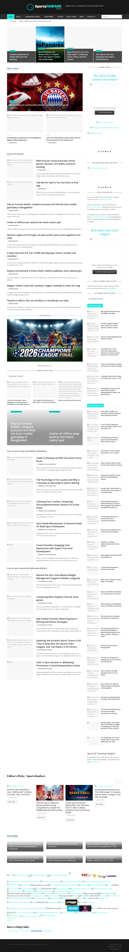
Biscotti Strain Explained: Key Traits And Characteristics (111, 531)
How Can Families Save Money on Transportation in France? (111, 593)
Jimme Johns (14, 108)
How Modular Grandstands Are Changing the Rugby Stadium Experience (24, 139)
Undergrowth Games (32, 17)
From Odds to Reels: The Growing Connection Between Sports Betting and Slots (111, 413)
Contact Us (91, 17)
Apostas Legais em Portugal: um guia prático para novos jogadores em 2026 (42, 21)
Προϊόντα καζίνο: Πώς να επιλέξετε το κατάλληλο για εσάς (37, 300)
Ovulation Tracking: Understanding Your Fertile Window (110, 544)
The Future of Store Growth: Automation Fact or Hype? (110, 452)
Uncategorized (16, 411)
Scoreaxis (20, 376)
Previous (85, 141)
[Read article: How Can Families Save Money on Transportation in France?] (93, 595)
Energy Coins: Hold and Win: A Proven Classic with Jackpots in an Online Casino (111, 490)
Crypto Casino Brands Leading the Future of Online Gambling (111, 365)
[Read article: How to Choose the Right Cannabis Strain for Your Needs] (93, 674)
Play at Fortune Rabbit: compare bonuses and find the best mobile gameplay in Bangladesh (23, 431)
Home (11, 17)
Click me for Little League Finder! (106, 272)
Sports (18, 17)
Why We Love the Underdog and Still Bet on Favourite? (110, 617)
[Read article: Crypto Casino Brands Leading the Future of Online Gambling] (93, 367)
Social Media (48, 17)
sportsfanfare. (94, 762)
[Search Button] (120, 16)
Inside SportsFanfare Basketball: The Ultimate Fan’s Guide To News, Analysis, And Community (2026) (48, 808)
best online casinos (105, 199)
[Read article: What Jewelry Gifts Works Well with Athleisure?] (93, 558)
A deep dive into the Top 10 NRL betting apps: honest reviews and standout (24, 859)
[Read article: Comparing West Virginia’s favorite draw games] (20, 604)
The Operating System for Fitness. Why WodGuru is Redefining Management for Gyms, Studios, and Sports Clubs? (110, 632)
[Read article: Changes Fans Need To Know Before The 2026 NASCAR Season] (93, 478)
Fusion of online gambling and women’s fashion (111, 338)
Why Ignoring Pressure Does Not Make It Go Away (110, 312)
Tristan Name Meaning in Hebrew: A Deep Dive (109, 568)
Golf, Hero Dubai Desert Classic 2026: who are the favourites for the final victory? (63, 139)
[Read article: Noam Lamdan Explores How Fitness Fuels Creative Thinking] (93, 466)
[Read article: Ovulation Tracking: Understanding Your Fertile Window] (93, 545)
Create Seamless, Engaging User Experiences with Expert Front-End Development (54, 548)
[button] (120, 781)
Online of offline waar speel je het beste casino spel (67, 21)
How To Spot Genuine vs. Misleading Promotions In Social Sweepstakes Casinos (58, 664)
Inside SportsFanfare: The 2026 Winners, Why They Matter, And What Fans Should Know (107, 806)
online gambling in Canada (100, 217)
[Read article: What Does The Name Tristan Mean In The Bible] (93, 583)
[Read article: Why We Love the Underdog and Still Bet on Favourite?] (93, 619)
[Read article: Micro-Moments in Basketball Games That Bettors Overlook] (93, 607)
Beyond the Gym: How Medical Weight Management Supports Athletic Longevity (58, 576)
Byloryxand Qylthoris (45, 581)
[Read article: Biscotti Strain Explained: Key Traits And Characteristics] (93, 533)
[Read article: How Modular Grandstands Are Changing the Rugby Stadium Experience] (25, 123)
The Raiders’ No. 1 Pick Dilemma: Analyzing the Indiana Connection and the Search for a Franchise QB (110, 352)
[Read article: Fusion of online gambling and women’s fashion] (93, 340)
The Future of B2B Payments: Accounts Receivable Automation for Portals (111, 711)
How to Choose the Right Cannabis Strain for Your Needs (109, 673)
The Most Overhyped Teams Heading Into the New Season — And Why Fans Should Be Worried (18, 402)
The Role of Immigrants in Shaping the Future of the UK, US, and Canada (111, 660)
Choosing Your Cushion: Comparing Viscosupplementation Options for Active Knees (57, 504)
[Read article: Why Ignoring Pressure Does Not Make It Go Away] (93, 314)
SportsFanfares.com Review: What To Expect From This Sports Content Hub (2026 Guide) (49, 56)
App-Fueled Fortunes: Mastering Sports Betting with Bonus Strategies (56, 620)
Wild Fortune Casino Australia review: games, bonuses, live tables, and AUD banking (55, 163)
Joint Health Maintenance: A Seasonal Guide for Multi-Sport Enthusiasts (59, 525)
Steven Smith (13, 142)
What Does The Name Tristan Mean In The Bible (111, 581)
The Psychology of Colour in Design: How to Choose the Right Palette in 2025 (110, 740)
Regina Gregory (13, 210)
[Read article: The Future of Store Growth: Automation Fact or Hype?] (93, 454)
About (82, 17)
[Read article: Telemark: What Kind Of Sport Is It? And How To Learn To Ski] (93, 379)
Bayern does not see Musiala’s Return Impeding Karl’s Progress (38, 105)
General (60, 17)
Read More (11, 817)
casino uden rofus (13, 931)
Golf (48, 135)
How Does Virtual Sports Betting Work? (109, 646)
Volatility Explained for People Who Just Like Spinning (19, 57)
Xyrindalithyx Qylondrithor (47, 464)
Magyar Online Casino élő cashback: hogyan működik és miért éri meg (43, 285)
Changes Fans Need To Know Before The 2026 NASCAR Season (110, 477)
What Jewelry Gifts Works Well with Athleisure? (111, 556)
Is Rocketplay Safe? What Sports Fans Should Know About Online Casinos (109, 440)
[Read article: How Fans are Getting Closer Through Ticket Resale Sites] (93, 700)
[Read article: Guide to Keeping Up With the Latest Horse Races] (20, 465)
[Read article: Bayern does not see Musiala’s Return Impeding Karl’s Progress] (45, 92)
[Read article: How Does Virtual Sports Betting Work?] (93, 649)
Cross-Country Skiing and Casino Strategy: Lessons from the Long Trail (111, 426)
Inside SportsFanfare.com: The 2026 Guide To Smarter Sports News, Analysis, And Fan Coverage (79, 793)
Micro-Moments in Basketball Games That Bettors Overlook (111, 605)
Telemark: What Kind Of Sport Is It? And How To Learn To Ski (111, 377)
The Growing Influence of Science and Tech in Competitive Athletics (109, 519)
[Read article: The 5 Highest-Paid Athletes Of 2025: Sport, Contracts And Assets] (45, 389)
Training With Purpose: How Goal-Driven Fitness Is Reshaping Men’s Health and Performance (110, 391)
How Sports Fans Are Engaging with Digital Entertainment (105, 57)
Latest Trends (71, 17)
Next (125, 141)
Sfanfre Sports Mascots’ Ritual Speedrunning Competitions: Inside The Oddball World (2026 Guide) (20, 806)
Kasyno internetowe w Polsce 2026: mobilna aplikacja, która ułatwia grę (44, 270)
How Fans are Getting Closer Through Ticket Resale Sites (110, 698)
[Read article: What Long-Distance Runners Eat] (70, 389)
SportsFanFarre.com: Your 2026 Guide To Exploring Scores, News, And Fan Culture (78, 56)
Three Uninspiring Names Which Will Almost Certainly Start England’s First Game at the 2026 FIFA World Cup (111, 504)
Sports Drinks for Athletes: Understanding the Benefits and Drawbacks (110, 686)
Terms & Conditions (19, 944)
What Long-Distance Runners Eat (69, 400)
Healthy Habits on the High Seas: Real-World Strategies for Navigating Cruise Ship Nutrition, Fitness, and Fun (110, 725)
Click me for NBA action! (106, 112)
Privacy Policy (31, 944)
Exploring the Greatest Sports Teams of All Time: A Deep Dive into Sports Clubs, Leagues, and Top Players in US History (58, 643)
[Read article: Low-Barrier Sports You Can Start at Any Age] (20, 190)
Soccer (12, 101)
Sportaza (48, 931)
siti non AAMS (24, 931)
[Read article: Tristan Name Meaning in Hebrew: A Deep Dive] (93, 570)
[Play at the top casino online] (108, 908)
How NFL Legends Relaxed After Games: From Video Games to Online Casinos (109, 325)
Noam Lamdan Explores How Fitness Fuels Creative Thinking (111, 464)
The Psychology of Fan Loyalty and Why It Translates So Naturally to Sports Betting (57, 481)
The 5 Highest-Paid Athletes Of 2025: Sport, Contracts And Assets (44, 401)
